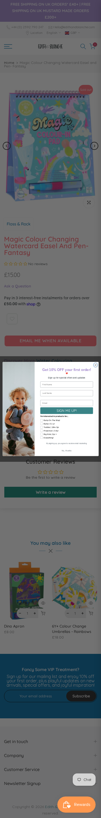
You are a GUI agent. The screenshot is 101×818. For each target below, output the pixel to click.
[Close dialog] (95, 365)
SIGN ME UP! (66, 410)
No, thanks (66, 450)
